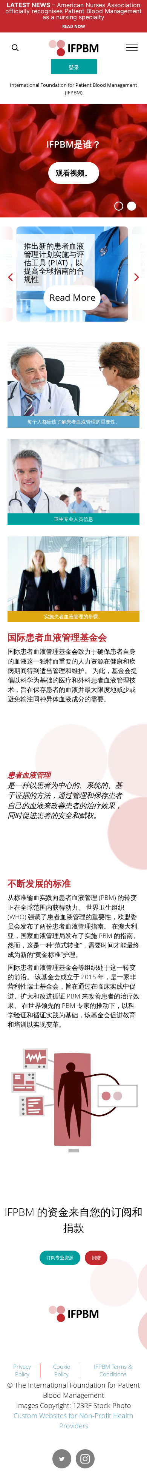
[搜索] (15, 47)
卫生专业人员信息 (73, 519)
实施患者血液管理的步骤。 (73, 616)
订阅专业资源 (60, 1257)
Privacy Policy (22, 1370)
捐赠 (96, 1257)
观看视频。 (74, 173)
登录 (74, 67)
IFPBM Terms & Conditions (113, 1370)
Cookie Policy (61, 1370)
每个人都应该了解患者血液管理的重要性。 (73, 422)
